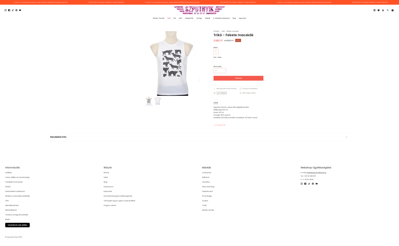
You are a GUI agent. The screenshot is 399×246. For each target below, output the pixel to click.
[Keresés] (387, 10)
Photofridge (207, 196)
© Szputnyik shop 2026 (13, 237)
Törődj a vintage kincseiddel (16, 215)
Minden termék (208, 210)
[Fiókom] (383, 10)
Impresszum (108, 186)
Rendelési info (58, 137)
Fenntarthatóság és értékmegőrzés (118, 196)
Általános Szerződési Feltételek (17, 196)
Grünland (206, 182)
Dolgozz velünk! (110, 205)
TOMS (204, 205)
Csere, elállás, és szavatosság (17, 177)
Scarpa (205, 201)
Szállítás (8, 172)
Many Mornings (208, 186)
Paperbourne (207, 191)
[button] (174, 18)
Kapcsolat (108, 191)
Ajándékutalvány (12, 205)
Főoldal (216, 31)
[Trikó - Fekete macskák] (158, 101)
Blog (105, 182)
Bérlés (7, 219)
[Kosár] (392, 10)
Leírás (216, 102)
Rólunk (106, 172)
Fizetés (8, 186)
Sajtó (106, 177)
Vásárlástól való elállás (17, 225)
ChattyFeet (206, 172)
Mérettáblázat (11, 210)
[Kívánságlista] (378, 10)
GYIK (7, 201)
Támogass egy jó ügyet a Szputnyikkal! (119, 201)
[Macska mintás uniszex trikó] (149, 101)
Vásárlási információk (14, 182)
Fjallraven (206, 177)
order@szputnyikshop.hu (316, 172)
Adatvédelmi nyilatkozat (15, 191)
